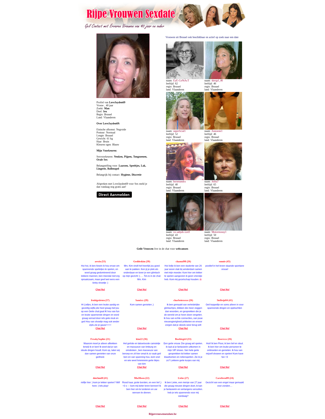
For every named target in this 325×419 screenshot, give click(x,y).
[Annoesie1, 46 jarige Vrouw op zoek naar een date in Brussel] (223, 128)
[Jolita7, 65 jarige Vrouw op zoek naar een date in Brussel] (223, 179)
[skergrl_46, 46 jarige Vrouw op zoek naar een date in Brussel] (223, 78)
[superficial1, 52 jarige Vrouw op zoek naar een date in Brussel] (185, 128)
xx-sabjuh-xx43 (181, 232)
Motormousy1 (219, 232)
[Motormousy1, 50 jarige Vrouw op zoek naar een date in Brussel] (223, 229)
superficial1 (179, 131)
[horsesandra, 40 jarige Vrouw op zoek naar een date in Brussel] (185, 179)
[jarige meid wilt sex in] (114, 197)
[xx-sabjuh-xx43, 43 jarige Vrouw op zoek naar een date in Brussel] (185, 229)
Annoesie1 (216, 131)
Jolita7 (215, 181)
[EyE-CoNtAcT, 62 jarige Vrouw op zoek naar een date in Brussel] (185, 78)
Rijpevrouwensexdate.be (162, 414)
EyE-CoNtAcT (181, 80)
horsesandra (179, 181)
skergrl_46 (217, 80)
